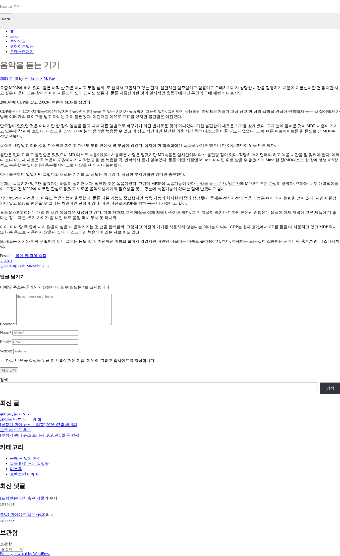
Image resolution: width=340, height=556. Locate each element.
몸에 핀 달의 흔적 (30, 256)
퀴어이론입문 (22, 46)
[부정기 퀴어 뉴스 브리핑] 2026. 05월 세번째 (38, 425)
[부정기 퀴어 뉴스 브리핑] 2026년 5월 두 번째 (39, 435)
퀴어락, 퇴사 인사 (15, 414)
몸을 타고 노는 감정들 (29, 463)
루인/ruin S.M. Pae (39, 78)
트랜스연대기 (22, 52)
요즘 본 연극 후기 (15, 430)
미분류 (16, 469)
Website (6, 351)
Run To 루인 (10, 6)
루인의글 (18, 41)
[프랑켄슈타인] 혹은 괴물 (22, 498)
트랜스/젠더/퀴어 (25, 474)
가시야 (6, 261)
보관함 (6, 544)
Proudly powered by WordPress (25, 554)
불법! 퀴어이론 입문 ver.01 (23, 514)
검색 (4, 380)
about (14, 36)
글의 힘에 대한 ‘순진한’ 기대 (25, 266)
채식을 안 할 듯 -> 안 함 (20, 419)
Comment (7, 324)
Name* (5, 333)
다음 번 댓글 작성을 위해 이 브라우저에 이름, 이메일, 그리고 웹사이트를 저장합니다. (80, 360)
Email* (5, 342)
